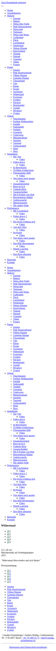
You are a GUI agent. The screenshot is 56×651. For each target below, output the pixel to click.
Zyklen (16, 113)
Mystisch (17, 110)
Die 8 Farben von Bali (23, 194)
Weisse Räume (20, 48)
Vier (15, 83)
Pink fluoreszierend (22, 26)
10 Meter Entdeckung (23, 170)
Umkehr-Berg (19, 189)
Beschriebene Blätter (23, 197)
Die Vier (17, 156)
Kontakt (11, 262)
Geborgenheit (19, 146)
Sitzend (16, 56)
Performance (13, 208)
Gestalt (16, 108)
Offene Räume (20, 75)
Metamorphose (20, 137)
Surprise (17, 140)
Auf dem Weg (19, 227)
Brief (15, 148)
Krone (16, 89)
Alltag (16, 62)
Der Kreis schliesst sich (24, 221)
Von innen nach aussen (24, 178)
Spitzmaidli (18, 127)
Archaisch (18, 91)
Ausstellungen (14, 13)
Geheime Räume (21, 78)
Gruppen (17, 59)
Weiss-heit (18, 29)
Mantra (16, 21)
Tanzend (17, 143)
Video (22, 159)
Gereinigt (17, 132)
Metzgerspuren (20, 202)
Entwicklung (19, 51)
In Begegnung (20, 167)
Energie (16, 18)
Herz (15, 151)
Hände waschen (20, 249)
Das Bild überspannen (23, 243)
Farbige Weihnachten (23, 121)
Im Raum (17, 232)
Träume (16, 53)
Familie (16, 124)
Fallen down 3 (20, 216)
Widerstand (18, 94)
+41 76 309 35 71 (31, 638)
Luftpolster (18, 37)
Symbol (16, 99)
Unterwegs (18, 135)
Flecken (17, 102)
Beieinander (18, 105)
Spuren (16, 70)
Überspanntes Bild (22, 173)
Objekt (10, 116)
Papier (10, 67)
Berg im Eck (19, 186)
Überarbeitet (19, 81)
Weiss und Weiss (21, 34)
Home (10, 10)
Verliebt (16, 129)
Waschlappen (19, 118)
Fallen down (19, 162)
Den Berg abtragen (22, 254)
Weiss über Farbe (21, 24)
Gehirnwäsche (20, 200)
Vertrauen (17, 32)
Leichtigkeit (18, 43)
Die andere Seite (21, 205)
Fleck (15, 40)
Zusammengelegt (21, 184)
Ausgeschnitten (20, 192)
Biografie (11, 259)
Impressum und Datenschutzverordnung (28, 647)
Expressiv (17, 97)
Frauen (16, 64)
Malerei (10, 15)
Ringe (16, 86)
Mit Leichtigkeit (20, 211)
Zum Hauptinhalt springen (13, 2)
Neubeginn (18, 45)
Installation (12, 154)
